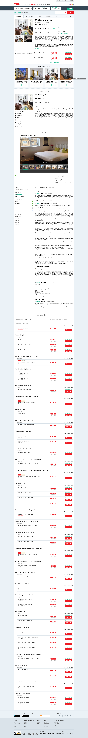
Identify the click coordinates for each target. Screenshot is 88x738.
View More (37, 48)
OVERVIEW (18, 16)
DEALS (58, 0)
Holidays (26, 725)
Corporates (56, 725)
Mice (25, 727)
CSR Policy (46, 722)
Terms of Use (46, 725)
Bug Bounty (46, 726)
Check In (34, 7)
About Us (16, 722)
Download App (64, 0)
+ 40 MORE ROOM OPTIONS (53, 62)
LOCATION (48, 16)
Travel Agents (56, 723)
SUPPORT (71, 0)
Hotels (25, 723)
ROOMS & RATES (67, 16)
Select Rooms (70, 12)
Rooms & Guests (54, 7)
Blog (38, 723)
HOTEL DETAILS (29, 16)
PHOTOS (39, 16)
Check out (43, 7)
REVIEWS (57, 16)
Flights (25, 722)
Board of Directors (17, 723)
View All (54, 28)
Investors (16, 726)
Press (15, 725)
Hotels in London (17, 12)
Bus (25, 726)
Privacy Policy (46, 723)
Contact (38, 722)
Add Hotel (56, 722)
